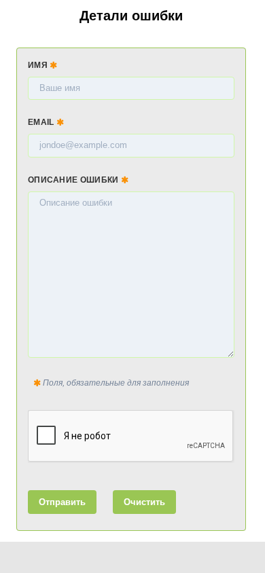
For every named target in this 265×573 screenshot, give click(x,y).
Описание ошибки (74, 180)
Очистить (144, 502)
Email (42, 122)
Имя (39, 65)
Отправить (62, 502)
